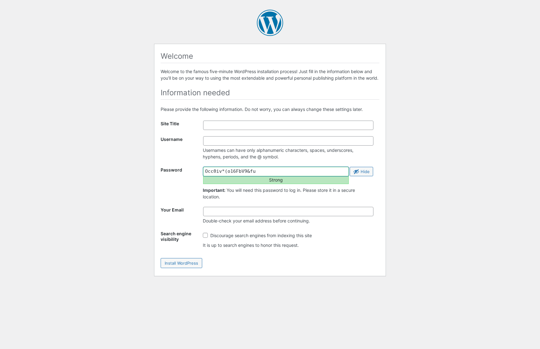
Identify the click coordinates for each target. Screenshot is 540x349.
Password (171, 169)
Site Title (170, 123)
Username (171, 139)
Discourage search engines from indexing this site (260, 235)
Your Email (172, 209)
